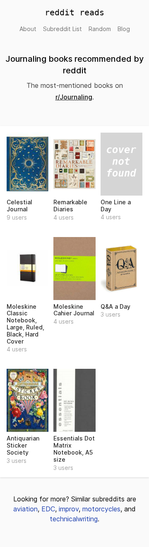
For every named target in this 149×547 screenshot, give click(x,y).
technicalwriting (74, 519)
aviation (25, 509)
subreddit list (62, 28)
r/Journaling (73, 97)
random (100, 28)
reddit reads (74, 12)
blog (124, 28)
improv (69, 509)
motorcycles (101, 509)
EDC (48, 509)
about (27, 28)
